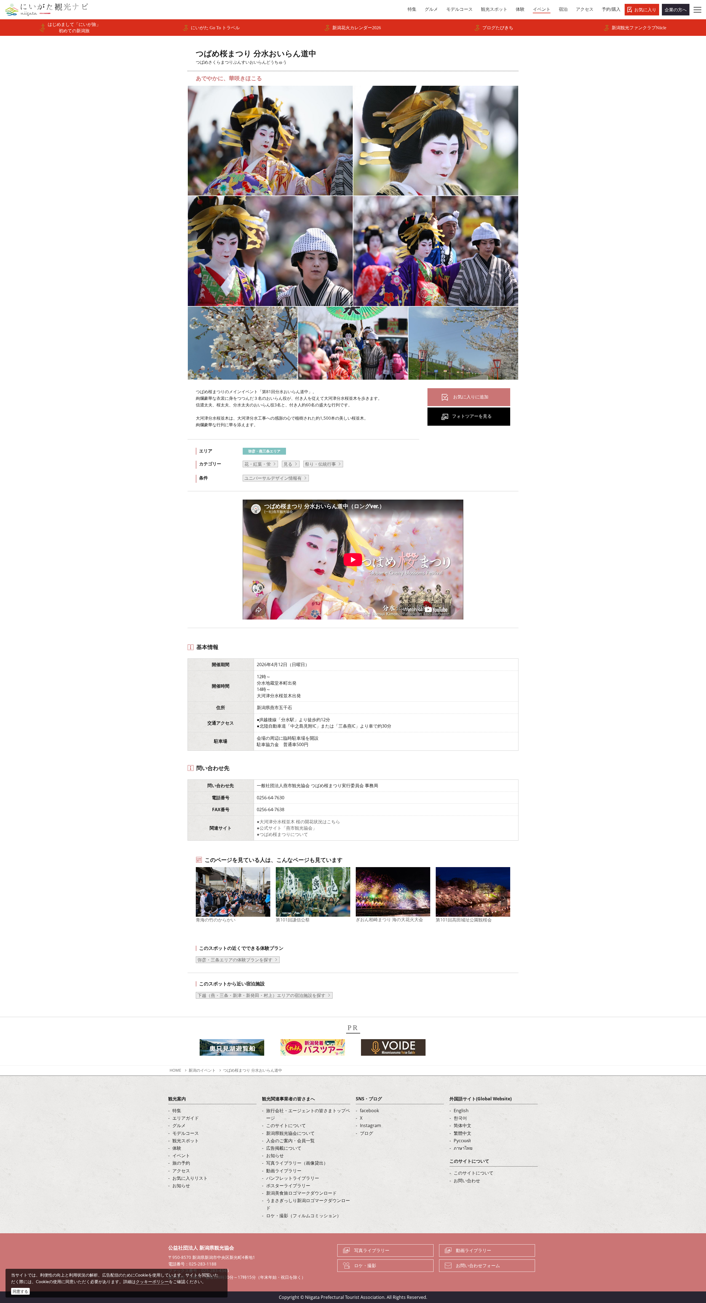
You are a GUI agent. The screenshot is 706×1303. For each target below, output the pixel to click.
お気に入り (645, 10)
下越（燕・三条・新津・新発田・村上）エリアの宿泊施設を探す (261, 995)
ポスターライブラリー (288, 1186)
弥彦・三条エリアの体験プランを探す (234, 960)
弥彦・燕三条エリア (264, 451)
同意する (20, 1291)
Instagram (370, 1125)
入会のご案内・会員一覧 (290, 1141)
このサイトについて (286, 1125)
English (461, 1111)
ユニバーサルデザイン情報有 (273, 478)
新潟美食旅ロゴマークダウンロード (301, 1193)
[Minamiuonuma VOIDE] (393, 1049)
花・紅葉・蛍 (257, 464)
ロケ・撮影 (365, 1265)
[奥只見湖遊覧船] (232, 1049)
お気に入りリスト (190, 1178)
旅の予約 (181, 1163)
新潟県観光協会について (290, 1133)
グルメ (179, 1125)
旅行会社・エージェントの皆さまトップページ (308, 1114)
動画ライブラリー (283, 1171)
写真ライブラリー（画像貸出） (297, 1163)
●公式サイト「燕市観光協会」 (287, 828)
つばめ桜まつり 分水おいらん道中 (252, 1070)
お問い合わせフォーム (478, 1265)
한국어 (460, 1118)
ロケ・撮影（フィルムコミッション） (303, 1216)
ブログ (366, 1133)
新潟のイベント (202, 1070)
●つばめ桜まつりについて (282, 834)
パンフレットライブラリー (292, 1178)
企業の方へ (676, 10)
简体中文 (462, 1125)
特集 (176, 1111)
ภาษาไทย (463, 1148)
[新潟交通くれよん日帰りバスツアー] (312, 1049)
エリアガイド (185, 1118)
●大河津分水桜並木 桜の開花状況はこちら (298, 822)
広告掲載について (283, 1148)
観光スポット (185, 1141)
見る (288, 464)
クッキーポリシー (152, 1281)
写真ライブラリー (371, 1250)
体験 (176, 1148)
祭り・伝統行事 (320, 464)
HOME (175, 1070)
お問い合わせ (467, 1181)
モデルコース (185, 1133)
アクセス (181, 1171)
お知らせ (181, 1186)
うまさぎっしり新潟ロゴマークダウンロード (308, 1204)
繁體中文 (462, 1133)
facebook (369, 1111)
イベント (181, 1155)
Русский (462, 1141)
